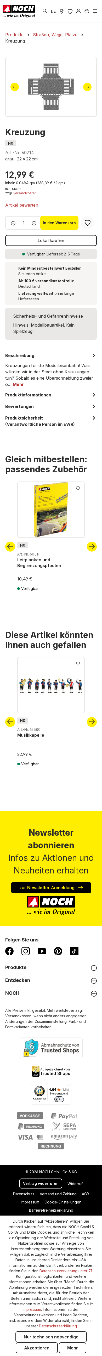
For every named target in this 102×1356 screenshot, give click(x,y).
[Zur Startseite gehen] (19, 11)
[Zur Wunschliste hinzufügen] (78, 488)
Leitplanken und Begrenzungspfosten (39, 562)
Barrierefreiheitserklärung (51, 1210)
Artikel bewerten (21, 205)
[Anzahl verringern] (11, 223)
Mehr (72, 1347)
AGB (85, 1194)
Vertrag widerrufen (41, 1183)
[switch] (59, 1099)
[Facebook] (9, 951)
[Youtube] (42, 951)
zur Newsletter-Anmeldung (47, 887)
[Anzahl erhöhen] (35, 223)
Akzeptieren (36, 1347)
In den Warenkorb (59, 223)
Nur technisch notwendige (51, 1336)
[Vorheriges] (14, 87)
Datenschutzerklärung (58, 1326)
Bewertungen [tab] (19, 406)
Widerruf (75, 1183)
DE (53, 11)
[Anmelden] (78, 11)
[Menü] (95, 11)
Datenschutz (24, 1194)
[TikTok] (74, 951)
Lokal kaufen (51, 240)
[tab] (51, 370)
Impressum (30, 1202)
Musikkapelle (30, 735)
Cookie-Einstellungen (62, 1202)
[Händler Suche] (62, 11)
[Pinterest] (58, 951)
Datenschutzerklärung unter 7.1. (66, 1271)
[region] (51, 87)
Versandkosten (25, 193)
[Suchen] (45, 11)
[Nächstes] (87, 87)
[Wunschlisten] (70, 11)
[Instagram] (25, 951)
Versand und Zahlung (58, 1194)
